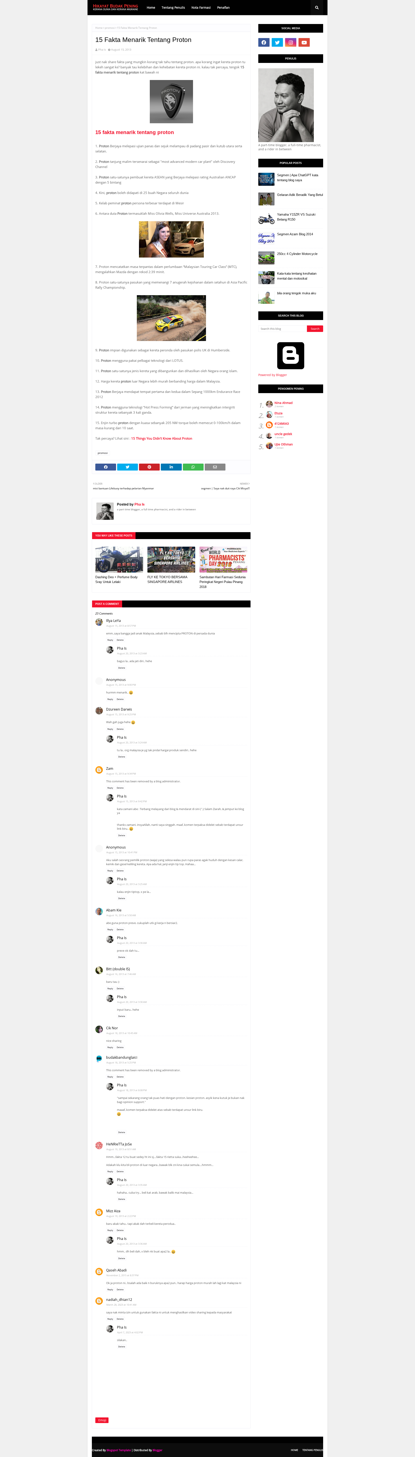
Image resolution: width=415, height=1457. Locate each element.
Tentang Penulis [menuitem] (173, 7)
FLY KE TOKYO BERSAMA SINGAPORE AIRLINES (167, 579)
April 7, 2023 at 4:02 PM (130, 1332)
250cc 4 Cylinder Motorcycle (297, 254)
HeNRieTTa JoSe (119, 1144)
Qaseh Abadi (116, 1270)
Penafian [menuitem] (223, 7)
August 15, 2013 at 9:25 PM (121, 714)
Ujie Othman (284, 444)
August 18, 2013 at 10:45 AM (121, 1033)
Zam (109, 768)
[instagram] (290, 42)
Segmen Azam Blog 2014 (295, 234)
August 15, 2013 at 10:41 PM (121, 852)
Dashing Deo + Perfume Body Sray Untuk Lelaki (116, 579)
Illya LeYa (113, 620)
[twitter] (277, 42)
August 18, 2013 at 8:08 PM (132, 1090)
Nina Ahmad (284, 403)
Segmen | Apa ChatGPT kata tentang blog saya (297, 177)
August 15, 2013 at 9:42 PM (132, 801)
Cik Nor (112, 1028)
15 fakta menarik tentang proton (134, 132)
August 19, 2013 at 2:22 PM (121, 1216)
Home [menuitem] (151, 7)
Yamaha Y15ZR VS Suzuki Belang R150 (296, 217)
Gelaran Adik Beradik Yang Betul (300, 195)
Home (99, 28)
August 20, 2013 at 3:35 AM (132, 1184)
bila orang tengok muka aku (296, 293)
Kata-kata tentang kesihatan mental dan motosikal (296, 276)
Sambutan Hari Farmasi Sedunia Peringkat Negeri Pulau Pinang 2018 (223, 582)
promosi (110, 28)
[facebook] (264, 42)
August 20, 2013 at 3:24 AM (132, 742)
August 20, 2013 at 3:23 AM (132, 653)
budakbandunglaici (121, 1057)
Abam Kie (113, 910)
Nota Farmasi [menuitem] (201, 7)
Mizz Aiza (113, 1211)
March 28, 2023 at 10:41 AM (121, 1304)
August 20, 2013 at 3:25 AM (132, 884)
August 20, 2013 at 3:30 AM (132, 943)
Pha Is (102, 49)
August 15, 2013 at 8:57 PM (121, 625)
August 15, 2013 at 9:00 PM (121, 684)
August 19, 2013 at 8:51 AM (121, 1149)
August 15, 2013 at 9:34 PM (121, 773)
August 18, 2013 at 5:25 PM (121, 1062)
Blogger (157, 1450)
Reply (110, 639)
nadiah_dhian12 (119, 1299)
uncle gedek (283, 434)
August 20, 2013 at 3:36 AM (132, 1243)
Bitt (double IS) (118, 969)
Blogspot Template (119, 1450)
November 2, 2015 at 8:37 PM (122, 1275)
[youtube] (304, 42)
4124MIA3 (282, 423)
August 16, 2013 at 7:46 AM (121, 974)
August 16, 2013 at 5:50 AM (121, 915)
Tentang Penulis (312, 1450)
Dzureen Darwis (119, 709)
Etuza (279, 413)
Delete (120, 639)
